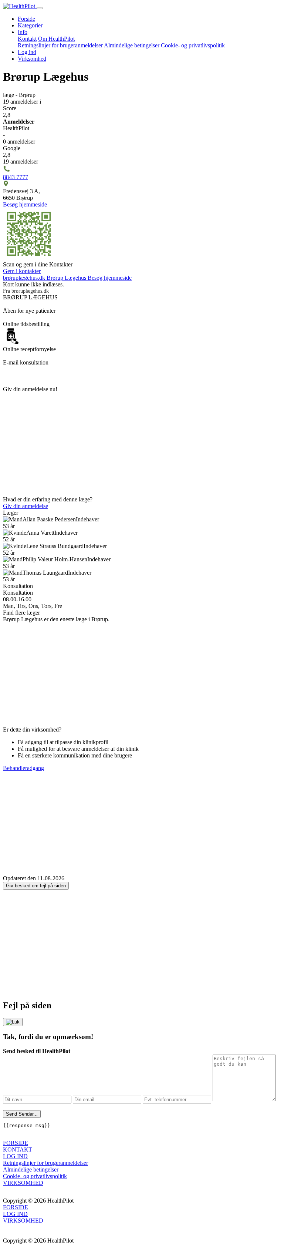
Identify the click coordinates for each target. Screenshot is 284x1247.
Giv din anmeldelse (25, 506)
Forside (26, 19)
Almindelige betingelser (131, 45)
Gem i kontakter (22, 271)
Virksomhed (32, 59)
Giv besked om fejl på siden (36, 885)
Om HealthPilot (56, 39)
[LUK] (13, 1022)
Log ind (27, 52)
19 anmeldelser (22, 101)
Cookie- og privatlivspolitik (193, 45)
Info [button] (22, 32)
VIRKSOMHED (23, 1183)
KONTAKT (17, 1149)
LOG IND (15, 1156)
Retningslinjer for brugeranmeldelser (60, 45)
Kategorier (30, 25)
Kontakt (27, 39)
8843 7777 (15, 177)
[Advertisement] (142, 444)
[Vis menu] (40, 8)
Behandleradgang (23, 768)
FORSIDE (15, 1143)
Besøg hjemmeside (25, 204)
